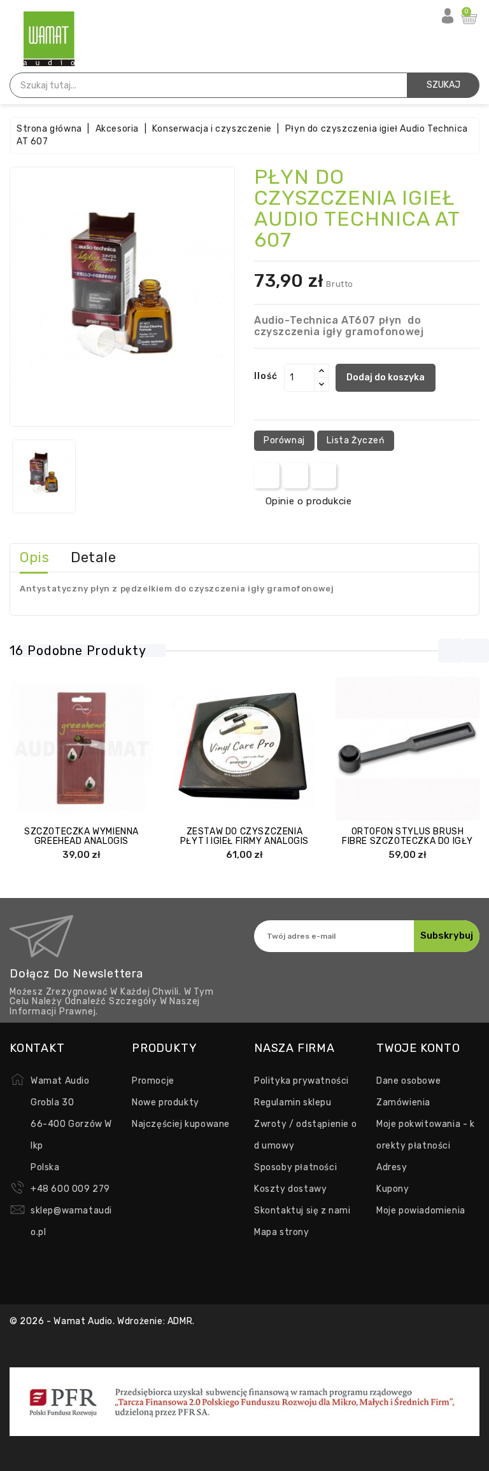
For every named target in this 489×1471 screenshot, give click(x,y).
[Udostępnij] (267, 475)
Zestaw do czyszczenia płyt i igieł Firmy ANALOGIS (244, 836)
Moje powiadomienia (420, 1210)
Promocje (153, 1080)
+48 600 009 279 (70, 1189)
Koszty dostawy (290, 1189)
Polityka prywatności (301, 1080)
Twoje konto (418, 1048)
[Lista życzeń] (119, 749)
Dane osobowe (408, 1080)
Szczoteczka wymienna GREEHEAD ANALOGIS (81, 836)
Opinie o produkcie (308, 501)
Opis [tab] (34, 557)
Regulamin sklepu (293, 1102)
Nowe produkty (165, 1102)
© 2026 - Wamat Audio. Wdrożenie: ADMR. (102, 1321)
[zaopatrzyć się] (43, 749)
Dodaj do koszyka (385, 377)
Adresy (392, 1167)
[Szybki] (94, 749)
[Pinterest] (324, 475)
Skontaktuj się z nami (302, 1210)
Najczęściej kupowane (181, 1124)
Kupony (392, 1189)
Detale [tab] (94, 557)
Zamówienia (403, 1102)
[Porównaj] (68, 749)
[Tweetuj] (295, 475)
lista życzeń (355, 440)
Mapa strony (281, 1232)
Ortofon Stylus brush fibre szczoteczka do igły (407, 836)
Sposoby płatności (295, 1167)
